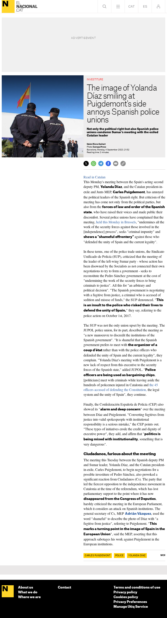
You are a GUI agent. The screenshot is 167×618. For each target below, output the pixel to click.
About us (25, 587)
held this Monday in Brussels (116, 222)
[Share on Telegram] (101, 163)
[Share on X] (86, 163)
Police (119, 555)
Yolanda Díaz (136, 555)
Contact (64, 587)
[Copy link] (123, 163)
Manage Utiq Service (131, 606)
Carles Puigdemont (97, 555)
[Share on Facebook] (108, 163)
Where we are (29, 597)
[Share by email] (115, 163)
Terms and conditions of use (137, 587)
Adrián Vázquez (138, 513)
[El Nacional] (8, 6)
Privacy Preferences (130, 602)
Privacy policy (125, 592)
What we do (27, 592)
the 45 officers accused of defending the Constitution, (121, 387)
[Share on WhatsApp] (93, 163)
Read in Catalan (94, 177)
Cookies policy (126, 597)
